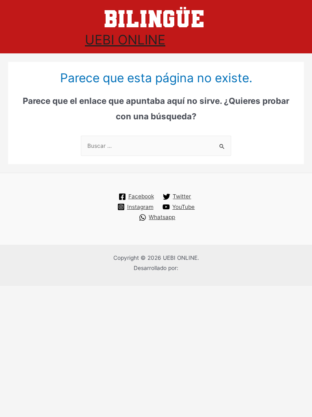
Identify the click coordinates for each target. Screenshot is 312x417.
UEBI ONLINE (125, 40)
